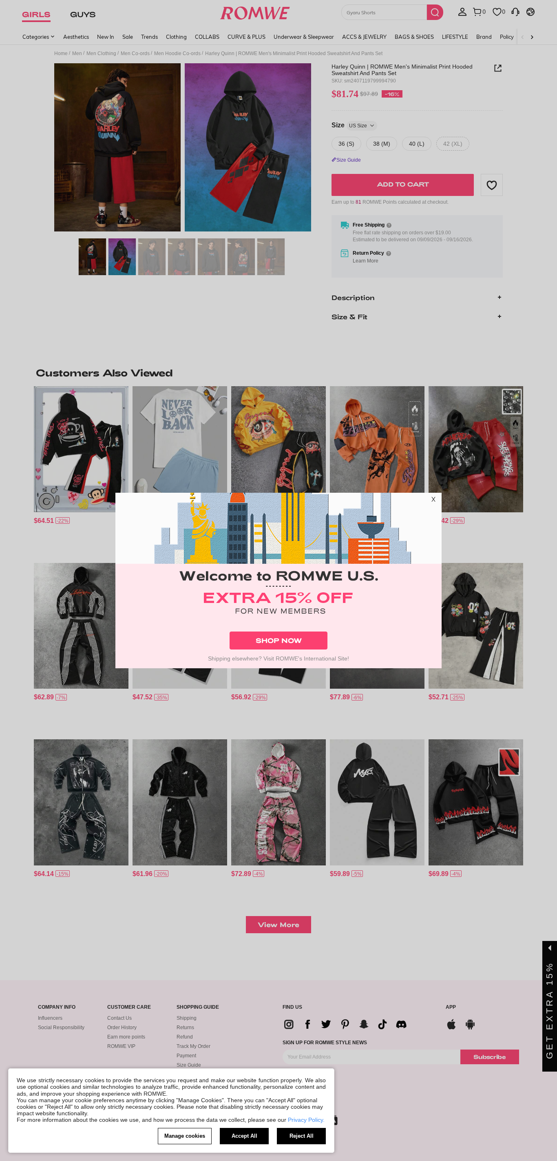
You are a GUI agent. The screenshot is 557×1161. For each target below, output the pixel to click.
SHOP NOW (279, 640)
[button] (433, 501)
